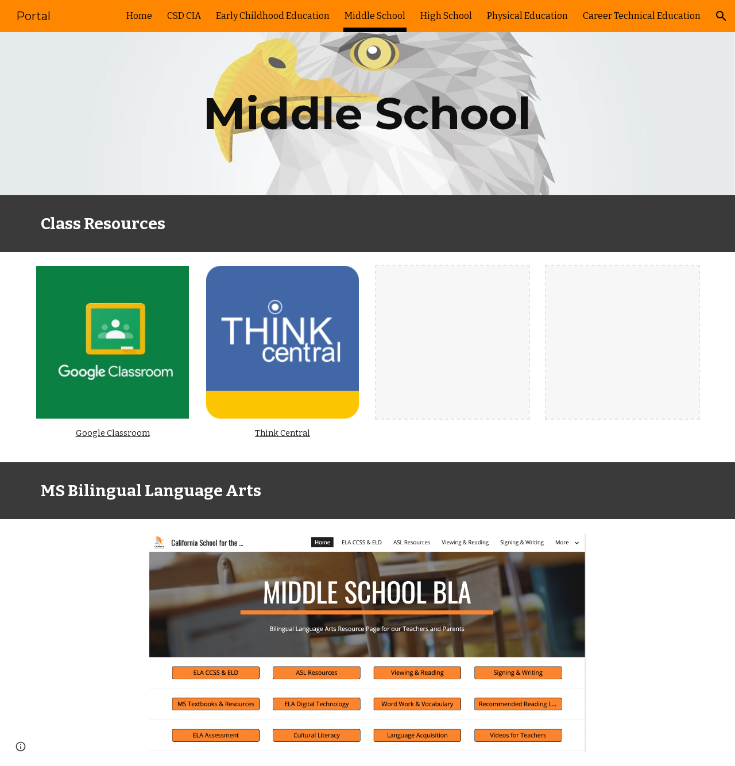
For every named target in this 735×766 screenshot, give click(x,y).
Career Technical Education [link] (642, 15)
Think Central (282, 433)
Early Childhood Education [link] (273, 15)
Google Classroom (113, 433)
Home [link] (139, 15)
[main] (367, 113)
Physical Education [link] (527, 15)
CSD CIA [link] (184, 15)
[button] (721, 16)
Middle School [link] (375, 15)
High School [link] (446, 15)
